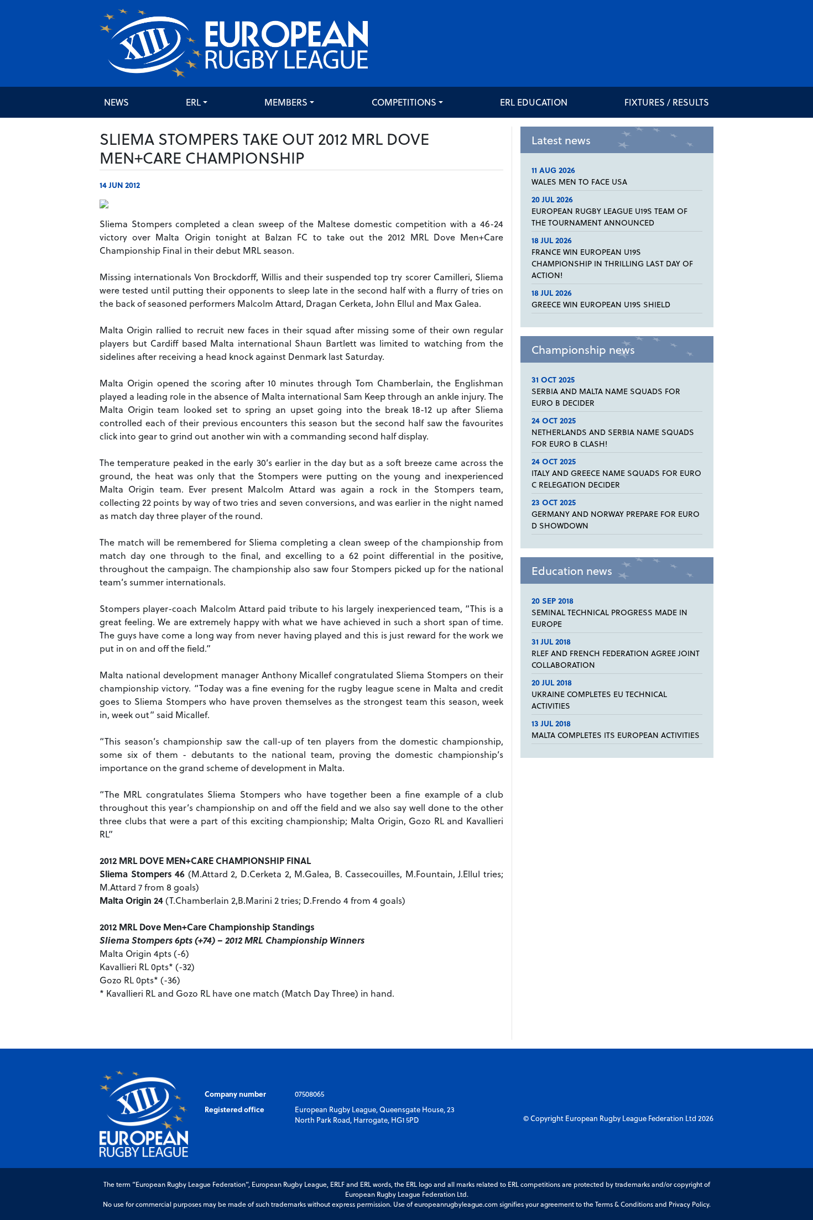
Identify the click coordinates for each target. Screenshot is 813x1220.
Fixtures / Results (666, 102)
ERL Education (533, 102)
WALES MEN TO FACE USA (579, 181)
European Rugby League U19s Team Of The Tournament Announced (609, 216)
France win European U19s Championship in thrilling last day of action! (612, 263)
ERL (193, 102)
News (116, 102)
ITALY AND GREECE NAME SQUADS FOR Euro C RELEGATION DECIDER (616, 478)
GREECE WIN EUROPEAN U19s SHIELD (600, 304)
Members (286, 102)
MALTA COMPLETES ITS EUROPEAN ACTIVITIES (615, 735)
